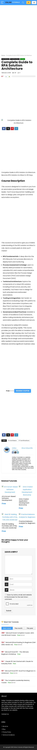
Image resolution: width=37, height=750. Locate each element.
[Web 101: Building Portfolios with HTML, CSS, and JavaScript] (10, 514)
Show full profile (27, 448)
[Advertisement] (18, 26)
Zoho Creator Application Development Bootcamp (24, 502)
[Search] (23, 2)
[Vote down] (6, 76)
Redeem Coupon (22, 391)
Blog (4, 729)
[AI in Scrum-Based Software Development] (10, 487)
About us (5, 726)
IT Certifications (15, 59)
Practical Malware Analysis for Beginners (27, 522)
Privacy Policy (7, 732)
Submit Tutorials (28, 2)
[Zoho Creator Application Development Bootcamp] (27, 487)
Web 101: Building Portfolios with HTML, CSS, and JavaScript (9, 526)
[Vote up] (9, 76)
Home (3, 55)
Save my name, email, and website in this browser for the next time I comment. (18, 597)
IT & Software (5, 59)
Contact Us (5, 714)
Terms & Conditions (9, 735)
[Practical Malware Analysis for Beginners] (27, 514)
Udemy (22, 59)
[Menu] (2, 2)
